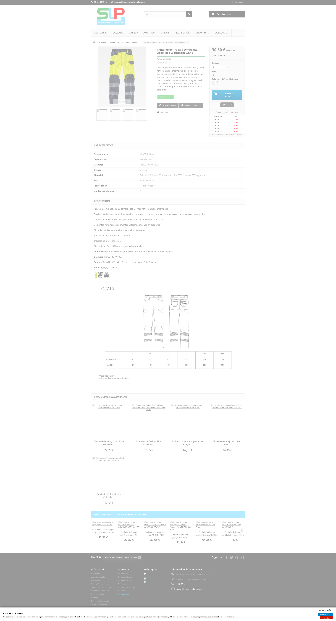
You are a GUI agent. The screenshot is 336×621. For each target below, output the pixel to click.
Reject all (326, 618)
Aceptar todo (325, 614)
